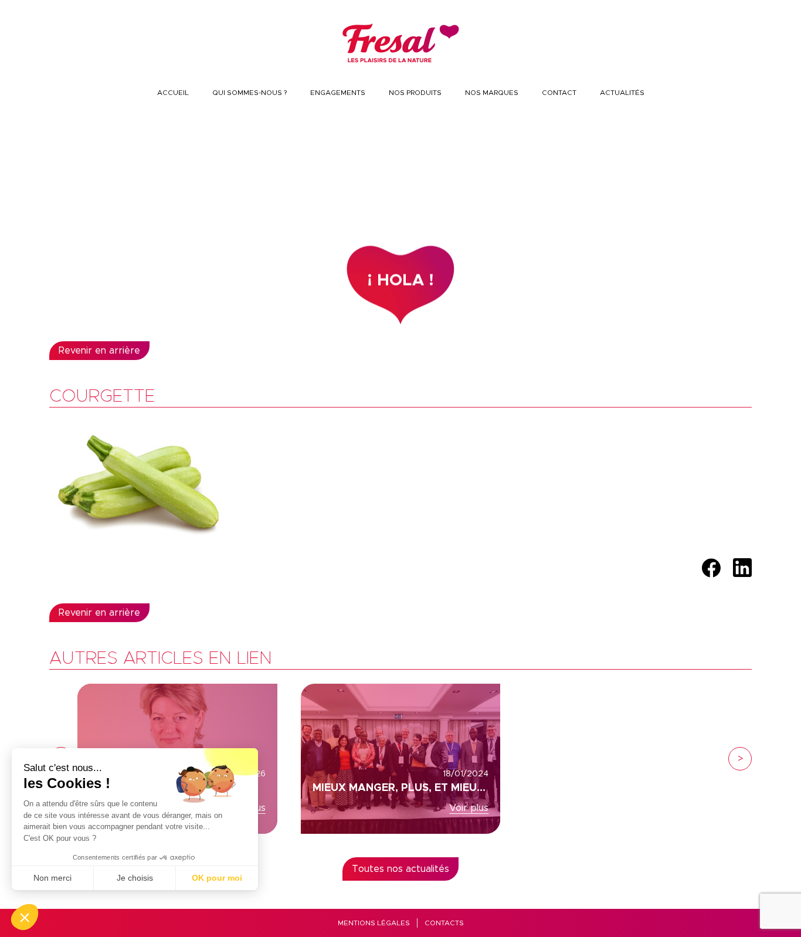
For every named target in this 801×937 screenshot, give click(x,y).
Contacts (444, 922)
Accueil (173, 92)
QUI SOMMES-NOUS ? (249, 92)
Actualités (622, 92)
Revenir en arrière (99, 350)
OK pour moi (217, 877)
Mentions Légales (374, 922)
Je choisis (135, 877)
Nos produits (415, 92)
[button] (25, 917)
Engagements (337, 92)
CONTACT (559, 92)
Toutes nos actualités (400, 869)
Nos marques (491, 92)
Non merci (52, 877)
